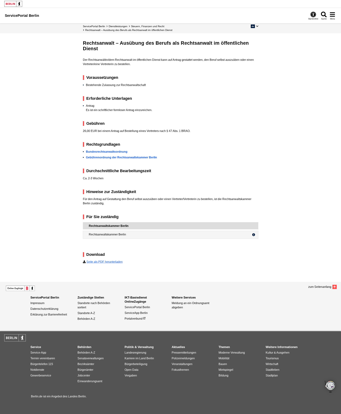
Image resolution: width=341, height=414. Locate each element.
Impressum (37, 303)
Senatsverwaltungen (91, 358)
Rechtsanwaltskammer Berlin (107, 234)
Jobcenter (84, 375)
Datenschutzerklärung (44, 308)
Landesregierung (135, 352)
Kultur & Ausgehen (277, 352)
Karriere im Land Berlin (139, 358)
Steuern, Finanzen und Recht (147, 26)
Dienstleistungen (118, 26)
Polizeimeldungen (183, 358)
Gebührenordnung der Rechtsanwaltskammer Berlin (121, 157)
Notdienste (37, 369)
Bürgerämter (85, 369)
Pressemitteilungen (184, 352)
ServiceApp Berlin (136, 312)
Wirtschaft (272, 364)
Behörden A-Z (86, 318)
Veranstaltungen (182, 364)
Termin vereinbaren (42, 358)
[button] (254, 26)
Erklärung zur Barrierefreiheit (48, 314)
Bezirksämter (86, 364)
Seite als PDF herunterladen (104, 261)
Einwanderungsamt (90, 381)
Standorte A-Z (86, 313)
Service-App (38, 352)
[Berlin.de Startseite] (13, 4)
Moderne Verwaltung (232, 352)
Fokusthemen (180, 369)
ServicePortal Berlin (94, 26)
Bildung (223, 375)
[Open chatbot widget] (330, 387)
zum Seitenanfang (319, 286)
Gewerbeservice (40, 375)
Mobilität (224, 358)
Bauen (223, 364)
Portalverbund (133, 318)
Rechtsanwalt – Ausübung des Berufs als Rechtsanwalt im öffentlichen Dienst (128, 30)
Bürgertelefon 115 (41, 364)
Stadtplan (272, 375)
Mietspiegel (226, 369)
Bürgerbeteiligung (136, 364)
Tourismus (272, 358)
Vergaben (131, 375)
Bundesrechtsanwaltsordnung (106, 151)
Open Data (131, 369)
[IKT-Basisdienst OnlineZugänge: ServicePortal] (20, 288)
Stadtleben (272, 369)
